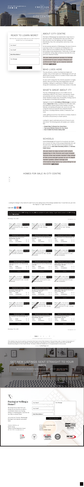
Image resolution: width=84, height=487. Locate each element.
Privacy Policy (42, 426)
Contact (41, 428)
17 (49, 336)
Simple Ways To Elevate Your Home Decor (55, 126)
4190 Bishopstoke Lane (18, 264)
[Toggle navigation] (74, 7)
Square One (50, 103)
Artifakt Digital (47, 429)
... (46, 336)
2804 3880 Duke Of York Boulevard (64, 290)
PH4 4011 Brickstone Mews (62, 317)
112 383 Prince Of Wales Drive (40, 290)
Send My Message (24, 67)
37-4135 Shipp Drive (64, 238)
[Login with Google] (18, 207)
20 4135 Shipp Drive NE (41, 238)
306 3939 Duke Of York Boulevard (41, 317)
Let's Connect (57, 7)
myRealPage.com (44, 345)
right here (52, 64)
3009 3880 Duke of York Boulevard (64, 264)
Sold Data (66, 7)
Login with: (10, 207)
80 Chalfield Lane (18, 317)
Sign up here (15, 214)
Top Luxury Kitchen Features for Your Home (56, 128)
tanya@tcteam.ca (21, 6)
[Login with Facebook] (15, 207)
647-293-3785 (12, 6)
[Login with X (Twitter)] (20, 207)
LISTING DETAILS (19, 245)
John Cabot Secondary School (60, 146)
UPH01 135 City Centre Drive (16, 238)
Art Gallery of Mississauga (62, 102)
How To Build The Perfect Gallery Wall (54, 129)
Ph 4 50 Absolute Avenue (42, 264)
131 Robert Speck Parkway (16, 290)
